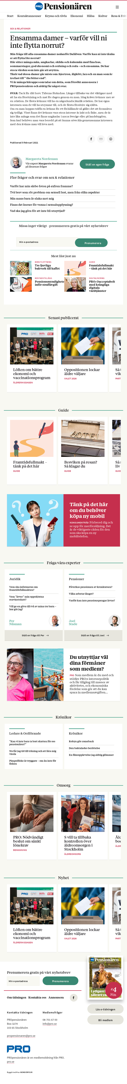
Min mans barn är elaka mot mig (32, 198)
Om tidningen (16, 997)
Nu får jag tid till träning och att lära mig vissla (32, 752)
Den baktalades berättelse (84, 748)
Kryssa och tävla (56, 16)
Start (10, 16)
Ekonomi (76, 16)
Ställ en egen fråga (97, 164)
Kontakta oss (37, 997)
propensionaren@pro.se (21, 1035)
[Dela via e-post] (101, 139)
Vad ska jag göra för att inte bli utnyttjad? (37, 210)
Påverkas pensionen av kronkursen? (90, 587)
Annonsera (56, 997)
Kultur (102, 16)
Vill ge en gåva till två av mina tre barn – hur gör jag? (32, 607)
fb (74, 998)
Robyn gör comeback (81, 741)
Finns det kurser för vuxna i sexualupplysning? (41, 204)
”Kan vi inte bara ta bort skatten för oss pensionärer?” (32, 742)
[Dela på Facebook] (91, 139)
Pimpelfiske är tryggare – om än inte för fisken (32, 762)
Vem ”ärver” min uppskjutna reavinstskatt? (26, 598)
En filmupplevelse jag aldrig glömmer (91, 755)
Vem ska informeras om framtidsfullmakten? (23, 588)
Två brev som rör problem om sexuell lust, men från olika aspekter (55, 192)
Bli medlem (105, 1020)
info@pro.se (50, 1023)
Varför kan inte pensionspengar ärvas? (92, 600)
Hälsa (90, 16)
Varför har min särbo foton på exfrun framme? (41, 186)
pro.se (10, 1061)
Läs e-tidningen (105, 1009)
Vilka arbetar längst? (81, 593)
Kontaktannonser (29, 16)
